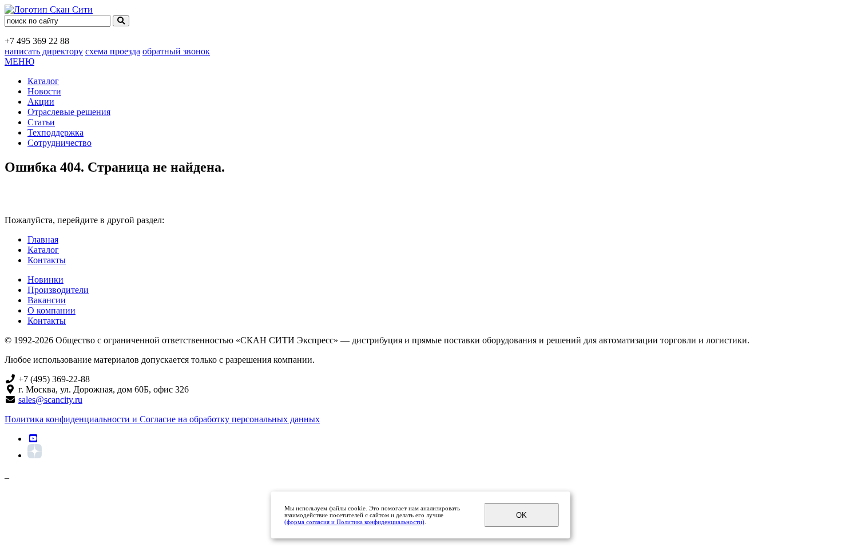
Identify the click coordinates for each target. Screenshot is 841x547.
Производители (58, 290)
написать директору (44, 51)
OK (521, 515)
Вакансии (46, 300)
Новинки (45, 279)
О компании (51, 310)
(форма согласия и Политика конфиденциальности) (354, 521)
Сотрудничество (59, 143)
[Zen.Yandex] (34, 455)
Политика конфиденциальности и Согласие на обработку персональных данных (162, 419)
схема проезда (112, 51)
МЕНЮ (19, 61)
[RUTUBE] (33, 438)
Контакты (46, 260)
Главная (42, 239)
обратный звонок (176, 51)
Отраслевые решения (68, 112)
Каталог (43, 81)
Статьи (41, 122)
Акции (40, 101)
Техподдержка (55, 132)
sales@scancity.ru (50, 400)
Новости (44, 91)
